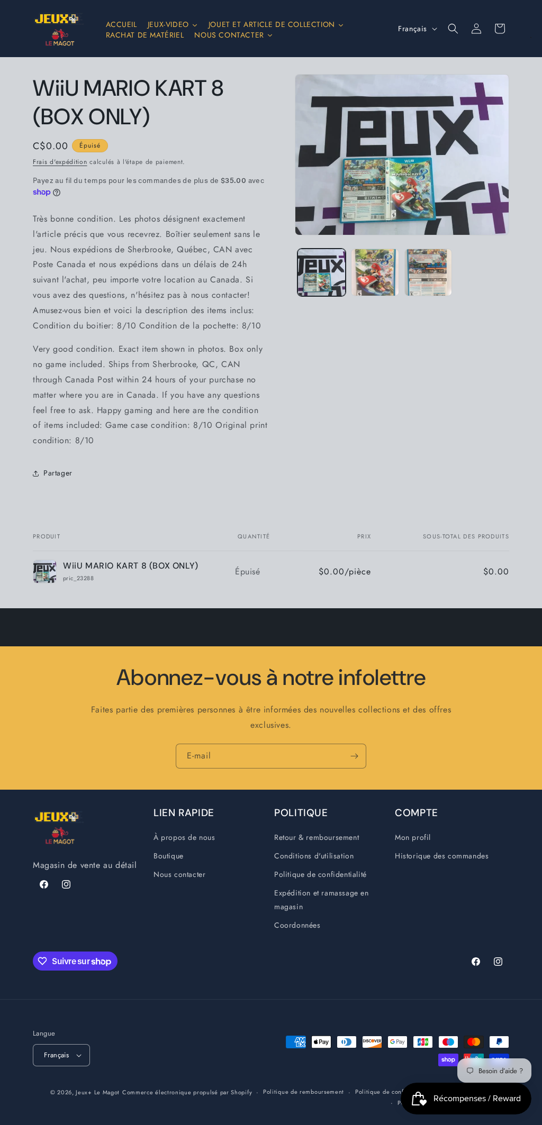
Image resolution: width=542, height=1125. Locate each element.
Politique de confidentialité (320, 874)
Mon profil (413, 837)
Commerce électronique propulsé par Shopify (187, 1092)
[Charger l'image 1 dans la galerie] (321, 273)
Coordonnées (297, 925)
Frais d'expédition (60, 162)
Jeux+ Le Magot (98, 1092)
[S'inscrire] (354, 756)
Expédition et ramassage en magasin (321, 899)
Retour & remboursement (316, 837)
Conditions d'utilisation (314, 855)
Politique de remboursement (303, 1091)
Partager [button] (58, 473)
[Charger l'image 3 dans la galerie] (428, 273)
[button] (453, 28)
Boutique (168, 855)
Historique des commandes (442, 855)
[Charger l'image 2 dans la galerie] (375, 273)
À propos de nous (184, 837)
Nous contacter (179, 874)
